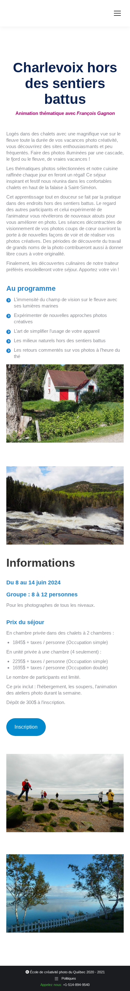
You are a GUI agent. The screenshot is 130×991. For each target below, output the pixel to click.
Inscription (26, 727)
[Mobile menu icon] (117, 13)
